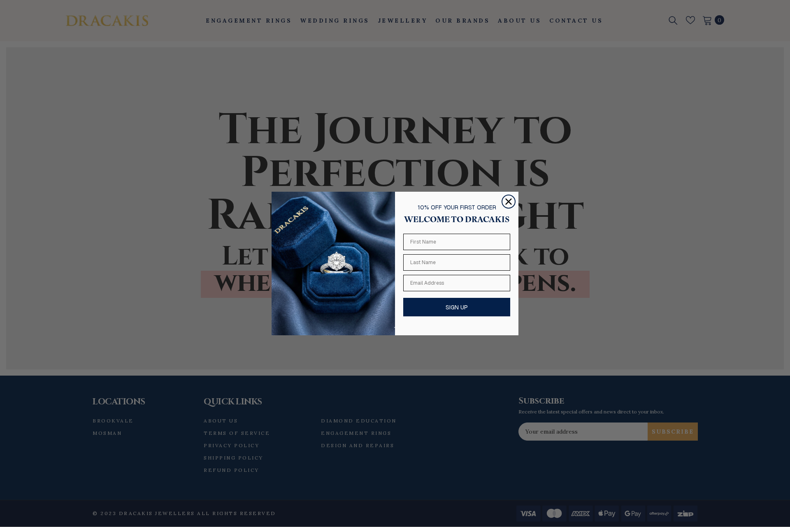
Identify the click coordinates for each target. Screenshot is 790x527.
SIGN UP (457, 307)
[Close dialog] (508, 201)
